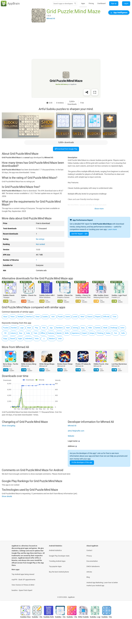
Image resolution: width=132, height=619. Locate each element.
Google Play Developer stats (59, 556)
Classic (90, 317)
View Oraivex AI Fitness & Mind (23, 585)
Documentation (92, 561)
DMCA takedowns (93, 566)
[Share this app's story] (86, 92)
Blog (88, 577)
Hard (67, 328)
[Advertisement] (66, 41)
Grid (52, 317)
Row (20, 333)
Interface (29, 317)
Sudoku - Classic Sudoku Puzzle (28, 295)
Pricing (91, 3)
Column (13, 333)
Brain (29, 328)
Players (98, 317)
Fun (115, 333)
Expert (84, 333)
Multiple (20, 317)
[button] (99, 441)
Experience (76, 333)
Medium (52, 339)
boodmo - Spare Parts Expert (22, 590)
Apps (83, 3)
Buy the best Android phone (59, 572)
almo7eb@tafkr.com (76, 431)
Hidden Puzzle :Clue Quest (101, 364)
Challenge (113, 328)
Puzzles (6, 328)
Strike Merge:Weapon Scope (46, 364)
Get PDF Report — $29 (79, 234)
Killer (90, 328)
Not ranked (40, 244)
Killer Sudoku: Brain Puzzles (101, 295)
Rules (13, 317)
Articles (89, 572)
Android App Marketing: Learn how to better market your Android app (102, 584)
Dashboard (101, 3)
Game (67, 317)
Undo (60, 339)
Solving (75, 328)
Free (44, 328)
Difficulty (106, 317)
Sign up (113, 3)
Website (71, 436)
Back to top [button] (126, 598)
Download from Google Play (67, 149)
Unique (91, 333)
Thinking (100, 333)
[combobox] (63, 3)
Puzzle (60, 317)
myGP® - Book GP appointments (23, 580)
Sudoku (45, 317)
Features (51, 333)
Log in (126, 3)
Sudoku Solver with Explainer (46, 295)
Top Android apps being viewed (23, 574)
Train (35, 333)
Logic (22, 328)
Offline (42, 333)
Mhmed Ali (22, 347)
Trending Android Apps (57, 561)
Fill (5, 333)
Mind (82, 317)
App (51, 328)
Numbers (59, 328)
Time (114, 317)
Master (59, 333)
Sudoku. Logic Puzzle (119, 295)
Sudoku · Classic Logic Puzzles (106, 617)
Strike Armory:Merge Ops (28, 364)
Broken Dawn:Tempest (65, 364)
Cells (123, 333)
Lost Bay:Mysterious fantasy (119, 364)
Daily (28, 333)
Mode (105, 328)
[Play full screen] (94, 92)
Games (97, 328)
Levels (75, 317)
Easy (83, 328)
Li (44, 339)
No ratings (40, 239)
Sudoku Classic (9, 295)
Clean (37, 317)
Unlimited (28, 339)
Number (14, 328)
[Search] (75, 3)
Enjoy (5, 339)
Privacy (89, 556)
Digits (20, 339)
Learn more (112, 229)
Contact (89, 550)
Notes (108, 333)
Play (36, 328)
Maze (5, 317)
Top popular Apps (55, 566)
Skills (67, 333)
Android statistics (55, 550)
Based (12, 339)
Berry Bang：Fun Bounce (10, 364)
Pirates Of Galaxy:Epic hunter (83, 364)
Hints (37, 339)
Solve (122, 328)
